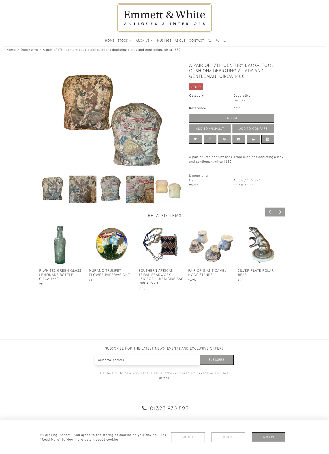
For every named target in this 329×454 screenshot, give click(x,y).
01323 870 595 (168, 408)
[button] (225, 40)
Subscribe (216, 359)
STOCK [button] (123, 40)
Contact (196, 40)
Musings (164, 40)
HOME (109, 40)
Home (11, 49)
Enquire (231, 118)
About (180, 40)
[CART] (209, 40)
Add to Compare (253, 128)
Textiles (239, 100)
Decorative (29, 49)
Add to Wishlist (210, 128)
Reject (228, 437)
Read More (188, 437)
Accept (268, 437)
